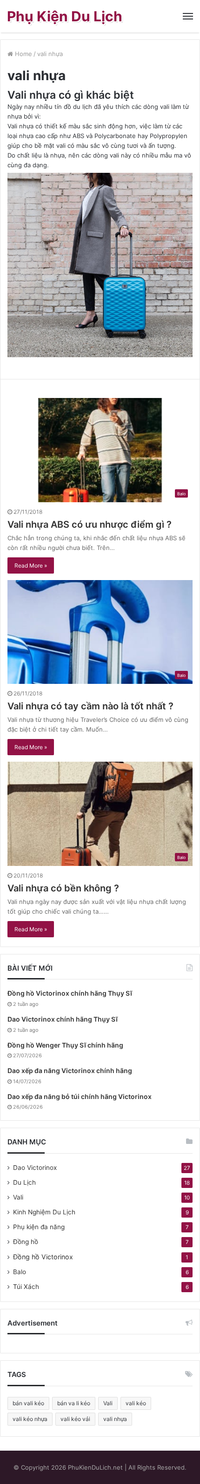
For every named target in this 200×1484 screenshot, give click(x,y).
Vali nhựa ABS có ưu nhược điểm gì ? (89, 524)
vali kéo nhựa (30, 1418)
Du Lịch (24, 1182)
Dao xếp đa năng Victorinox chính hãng (69, 1070)
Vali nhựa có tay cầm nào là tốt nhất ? (90, 706)
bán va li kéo (73, 1403)
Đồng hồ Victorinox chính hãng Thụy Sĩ (69, 993)
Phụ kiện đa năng (39, 1227)
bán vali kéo (28, 1403)
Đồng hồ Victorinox (43, 1257)
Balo (19, 1272)
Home (22, 53)
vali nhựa (115, 1418)
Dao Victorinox (35, 1167)
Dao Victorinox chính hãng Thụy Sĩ (62, 1019)
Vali (18, 1197)
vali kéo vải (75, 1418)
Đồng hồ (25, 1241)
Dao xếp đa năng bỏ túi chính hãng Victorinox (79, 1096)
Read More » (30, 565)
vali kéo (136, 1403)
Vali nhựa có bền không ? (63, 888)
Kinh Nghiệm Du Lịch (44, 1212)
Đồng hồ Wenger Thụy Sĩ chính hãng (65, 1045)
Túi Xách (26, 1286)
